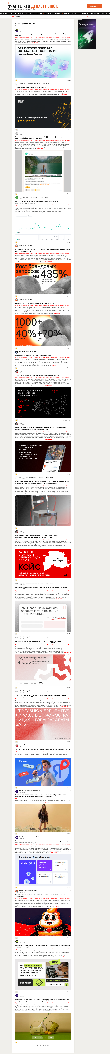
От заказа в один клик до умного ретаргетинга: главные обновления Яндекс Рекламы (41, 35)
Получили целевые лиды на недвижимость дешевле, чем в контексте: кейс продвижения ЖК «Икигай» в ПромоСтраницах (40, 428)
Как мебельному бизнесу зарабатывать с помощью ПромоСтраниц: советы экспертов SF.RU (41, 588)
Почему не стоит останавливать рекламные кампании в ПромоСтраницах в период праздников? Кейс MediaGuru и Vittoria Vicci (41, 795)
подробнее (35, 42)
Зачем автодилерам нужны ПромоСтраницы (30, 87)
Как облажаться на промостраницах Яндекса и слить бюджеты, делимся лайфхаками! (40, 895)
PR (16, 798)
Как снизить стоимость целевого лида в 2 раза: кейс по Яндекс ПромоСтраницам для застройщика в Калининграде (36, 536)
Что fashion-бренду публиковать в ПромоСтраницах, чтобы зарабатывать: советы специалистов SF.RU (40, 696)
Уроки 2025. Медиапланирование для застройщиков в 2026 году (37, 375)
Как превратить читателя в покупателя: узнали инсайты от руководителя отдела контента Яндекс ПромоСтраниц (42, 842)
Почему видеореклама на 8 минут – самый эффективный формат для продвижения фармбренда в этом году (39, 138)
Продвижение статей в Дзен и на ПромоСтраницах (33, 355)
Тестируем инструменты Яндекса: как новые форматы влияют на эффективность (43, 749)
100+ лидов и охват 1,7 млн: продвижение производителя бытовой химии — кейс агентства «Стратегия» (42, 250)
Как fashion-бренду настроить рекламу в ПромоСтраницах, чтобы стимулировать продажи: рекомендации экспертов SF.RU (38, 642)
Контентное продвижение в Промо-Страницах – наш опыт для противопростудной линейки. (37, 202)
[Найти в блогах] (95, 16)
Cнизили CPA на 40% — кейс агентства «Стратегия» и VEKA (35, 303)
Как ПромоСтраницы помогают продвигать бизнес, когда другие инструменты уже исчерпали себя (42, 946)
